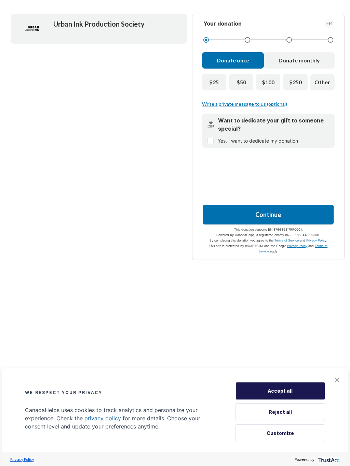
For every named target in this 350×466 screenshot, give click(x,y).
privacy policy (102, 418)
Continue (268, 214)
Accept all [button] (280, 391)
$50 (241, 82)
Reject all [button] (280, 412)
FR (329, 23)
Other (322, 82)
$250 (295, 82)
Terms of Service (286, 240)
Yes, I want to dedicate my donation (258, 141)
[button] (337, 380)
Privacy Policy (316, 240)
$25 (214, 82)
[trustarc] (328, 459)
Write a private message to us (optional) (244, 104)
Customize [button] (280, 433)
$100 (268, 82)
